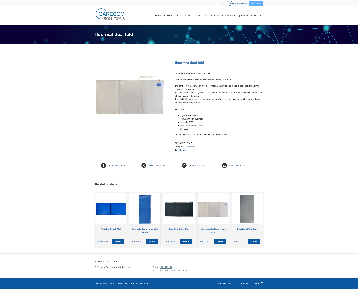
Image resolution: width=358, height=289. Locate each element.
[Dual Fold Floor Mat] (179, 208)
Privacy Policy (243, 283)
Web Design (223, 283)
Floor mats (190, 146)
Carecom (183, 150)
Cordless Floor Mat (247, 229)
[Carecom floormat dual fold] (130, 95)
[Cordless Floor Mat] (247, 208)
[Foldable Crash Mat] (110, 208)
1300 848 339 (240, 3)
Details (118, 241)
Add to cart (104, 241)
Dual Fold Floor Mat (179, 229)
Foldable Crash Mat (110, 229)
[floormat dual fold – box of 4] (213, 208)
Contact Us (256, 3)
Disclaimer (255, 283)
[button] (260, 15)
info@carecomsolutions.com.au (173, 270)
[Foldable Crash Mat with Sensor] (144, 208)
